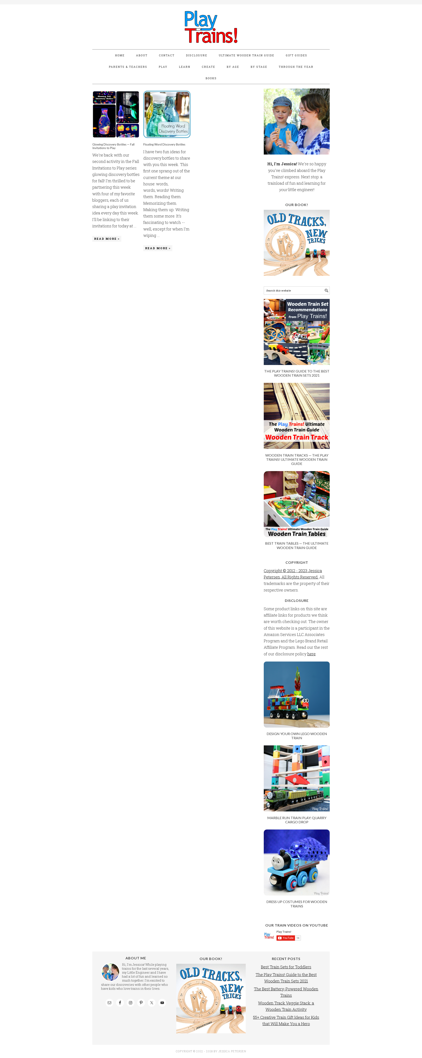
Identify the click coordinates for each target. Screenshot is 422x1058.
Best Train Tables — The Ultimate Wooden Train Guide (296, 545)
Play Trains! (211, 27)
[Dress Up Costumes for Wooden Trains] (297, 894)
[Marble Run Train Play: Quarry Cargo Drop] (297, 810)
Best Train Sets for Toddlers (286, 967)
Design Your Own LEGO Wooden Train (297, 736)
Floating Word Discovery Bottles (164, 144)
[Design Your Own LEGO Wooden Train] (297, 726)
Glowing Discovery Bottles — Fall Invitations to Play (113, 146)
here (311, 653)
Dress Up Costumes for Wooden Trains (296, 903)
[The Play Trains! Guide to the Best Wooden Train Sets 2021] (297, 363)
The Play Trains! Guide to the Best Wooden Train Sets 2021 (296, 373)
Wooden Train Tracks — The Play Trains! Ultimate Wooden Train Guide (296, 459)
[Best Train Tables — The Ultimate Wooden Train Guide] (297, 535)
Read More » (107, 239)
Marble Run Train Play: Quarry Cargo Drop (296, 820)
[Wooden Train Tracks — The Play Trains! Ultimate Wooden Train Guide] (297, 447)
